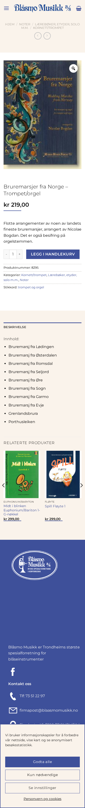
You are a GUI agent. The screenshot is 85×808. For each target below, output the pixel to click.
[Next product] (38, 36)
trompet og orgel (31, 287)
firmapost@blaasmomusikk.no (48, 710)
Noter (24, 24)
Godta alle (42, 761)
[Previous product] (47, 36)
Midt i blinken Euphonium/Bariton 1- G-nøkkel (22, 510)
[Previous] (4, 494)
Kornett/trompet (48, 28)
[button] (6, 8)
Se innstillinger (42, 788)
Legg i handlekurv (53, 254)
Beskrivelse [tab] (15, 327)
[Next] (81, 494)
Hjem (9, 24)
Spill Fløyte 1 (55, 506)
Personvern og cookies (42, 799)
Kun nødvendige (42, 774)
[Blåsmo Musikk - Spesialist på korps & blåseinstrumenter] (42, 8)
